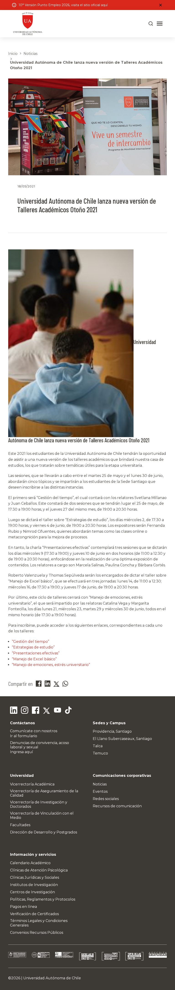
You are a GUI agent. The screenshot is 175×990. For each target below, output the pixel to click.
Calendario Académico (30, 863)
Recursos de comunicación (117, 806)
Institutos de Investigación (34, 885)
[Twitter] (46, 710)
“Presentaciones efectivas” (35, 653)
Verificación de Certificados (34, 914)
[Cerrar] (160, 5)
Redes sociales (106, 799)
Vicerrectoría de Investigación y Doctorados (38, 804)
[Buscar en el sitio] (151, 23)
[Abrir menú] (159, 24)
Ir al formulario (23, 736)
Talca (98, 746)
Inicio (13, 53)
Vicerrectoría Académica (32, 784)
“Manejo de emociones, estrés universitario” (51, 665)
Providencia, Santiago (112, 731)
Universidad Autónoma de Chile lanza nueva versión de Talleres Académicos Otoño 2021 (86, 65)
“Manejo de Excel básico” (34, 659)
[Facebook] (35, 710)
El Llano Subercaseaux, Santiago (122, 739)
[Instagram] (24, 710)
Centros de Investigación (32, 892)
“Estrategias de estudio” (33, 647)
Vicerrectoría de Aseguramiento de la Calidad (44, 793)
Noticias (30, 53)
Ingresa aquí (21, 752)
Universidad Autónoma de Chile (52, 978)
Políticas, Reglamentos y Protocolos (42, 899)
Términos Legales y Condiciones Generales (38, 923)
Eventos (100, 791)
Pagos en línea (23, 906)
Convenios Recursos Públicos (36, 932)
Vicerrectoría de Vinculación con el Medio (42, 815)
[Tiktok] (68, 710)
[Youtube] (57, 710)
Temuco (100, 753)
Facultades (20, 825)
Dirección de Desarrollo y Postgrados (43, 832)
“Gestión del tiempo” (30, 641)
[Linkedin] (13, 710)
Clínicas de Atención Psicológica (39, 870)
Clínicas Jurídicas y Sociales (34, 877)
